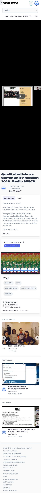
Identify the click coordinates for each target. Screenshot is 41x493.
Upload (18, 16)
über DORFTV (7, 485)
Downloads (6, 488)
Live (6, 16)
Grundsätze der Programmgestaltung (14, 456)
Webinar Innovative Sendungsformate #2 (18, 388)
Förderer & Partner (9, 468)
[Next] (37, 338)
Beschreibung (9, 198)
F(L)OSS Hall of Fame (9, 490)
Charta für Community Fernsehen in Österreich (17, 448)
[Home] (15, 3)
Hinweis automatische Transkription (15, 310)
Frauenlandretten (16, 346)
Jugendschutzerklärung (10, 459)
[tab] (9, 198)
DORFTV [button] (27, 16)
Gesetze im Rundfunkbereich (12, 454)
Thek (36, 16)
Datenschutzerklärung (10, 451)
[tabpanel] (20, 218)
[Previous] (3, 338)
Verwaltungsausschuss (10, 479)
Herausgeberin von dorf (10, 473)
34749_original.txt (11, 305)
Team (5, 476)
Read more (6, 233)
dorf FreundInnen (8, 482)
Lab (11, 16)
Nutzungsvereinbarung (10, 465)
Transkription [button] (10, 302)
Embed (19, 198)
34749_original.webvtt (12, 307)
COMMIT (16, 191)
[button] (31, 3)
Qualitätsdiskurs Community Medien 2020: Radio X (21, 431)
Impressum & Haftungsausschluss (13, 462)
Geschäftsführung (9, 471)
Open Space (9, 262)
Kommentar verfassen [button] (12, 246)
